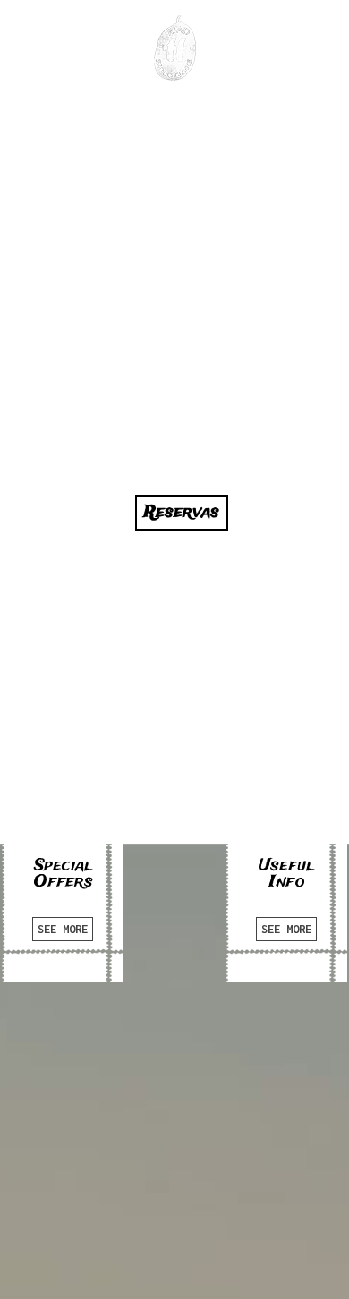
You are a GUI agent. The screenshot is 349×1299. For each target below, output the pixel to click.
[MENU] (31, 38)
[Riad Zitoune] (175, 48)
